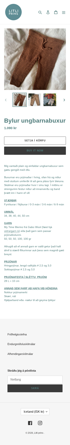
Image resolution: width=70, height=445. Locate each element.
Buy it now (35, 150)
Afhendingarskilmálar (20, 353)
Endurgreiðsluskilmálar (21, 344)
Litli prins (38, 433)
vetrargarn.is (11, 230)
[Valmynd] (64, 12)
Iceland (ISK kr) (34, 411)
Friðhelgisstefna (17, 334)
